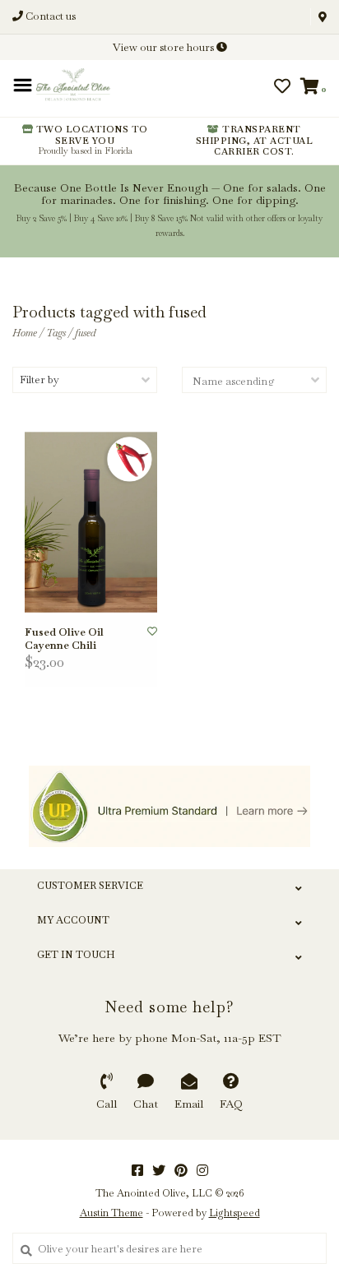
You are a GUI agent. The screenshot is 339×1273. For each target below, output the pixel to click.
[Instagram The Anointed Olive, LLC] (202, 1170)
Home (24, 333)
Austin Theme (111, 1213)
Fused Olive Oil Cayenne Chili (64, 639)
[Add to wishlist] (152, 631)
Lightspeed (234, 1213)
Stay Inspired (170, 233)
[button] (67, 92)
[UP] (169, 806)
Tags (56, 333)
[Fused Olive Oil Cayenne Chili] (91, 522)
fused (85, 333)
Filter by (39, 380)
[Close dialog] (324, 15)
